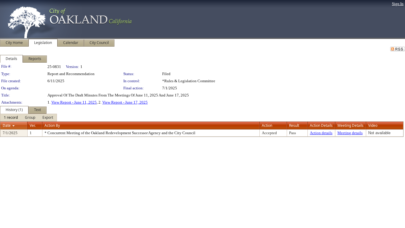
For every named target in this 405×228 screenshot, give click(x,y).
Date (7, 125)
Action (267, 125)
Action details (321, 133)
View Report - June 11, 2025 (74, 102)
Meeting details (350, 133)
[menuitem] (10, 117)
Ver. (33, 125)
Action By (52, 125)
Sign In (398, 3)
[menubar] (28, 117)
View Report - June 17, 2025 (125, 102)
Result (294, 125)
